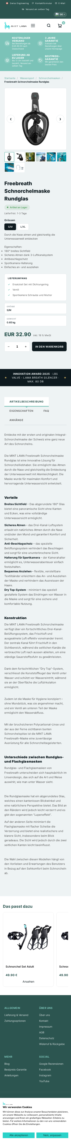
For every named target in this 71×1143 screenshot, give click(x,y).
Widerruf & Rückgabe (52, 1043)
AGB (41, 1032)
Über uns (44, 1015)
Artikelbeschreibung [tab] (26, 401)
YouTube (44, 1081)
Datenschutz (46, 1038)
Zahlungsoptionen (15, 1020)
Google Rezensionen (51, 1063)
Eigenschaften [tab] (21, 410)
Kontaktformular (43, 3)
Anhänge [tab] (16, 420)
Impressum (45, 1026)
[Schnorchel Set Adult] (28, 937)
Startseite (9, 78)
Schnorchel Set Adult (20, 966)
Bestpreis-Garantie (15, 1069)
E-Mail (61, 3)
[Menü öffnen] (33, 25)
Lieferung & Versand (16, 1015)
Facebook (45, 1069)
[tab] (9, 157)
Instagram (45, 1075)
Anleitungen (11, 1075)
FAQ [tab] (46, 410)
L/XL (22, 226)
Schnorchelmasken (49, 78)
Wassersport (27, 78)
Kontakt (43, 1020)
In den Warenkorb (49, 346)
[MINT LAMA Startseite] (15, 25)
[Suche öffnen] (49, 26)
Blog (7, 1063)
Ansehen (28, 981)
